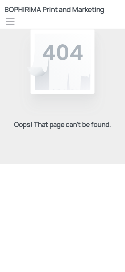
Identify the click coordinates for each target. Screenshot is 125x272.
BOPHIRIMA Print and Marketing (54, 9)
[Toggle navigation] (10, 21)
